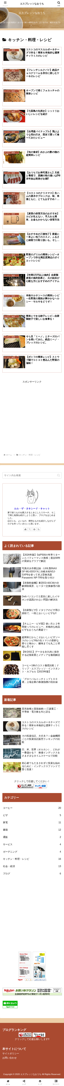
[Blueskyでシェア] (39, 868)
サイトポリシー (10, 1053)
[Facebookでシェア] (11, 877)
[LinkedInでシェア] (32, 885)
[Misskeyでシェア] (53, 868)
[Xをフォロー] (30, 529)
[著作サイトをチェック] (25, 529)
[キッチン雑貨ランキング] (25, 786)
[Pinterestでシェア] (18, 885)
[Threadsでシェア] (25, 877)
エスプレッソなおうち (32, 3)
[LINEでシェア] (53, 877)
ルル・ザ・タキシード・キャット (32, 508)
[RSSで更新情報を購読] (38, 529)
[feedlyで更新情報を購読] (34, 529)
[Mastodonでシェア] (25, 868)
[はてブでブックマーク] (39, 877)
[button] (58, 475)
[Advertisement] (32, 416)
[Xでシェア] (11, 868)
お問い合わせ (9, 1058)
